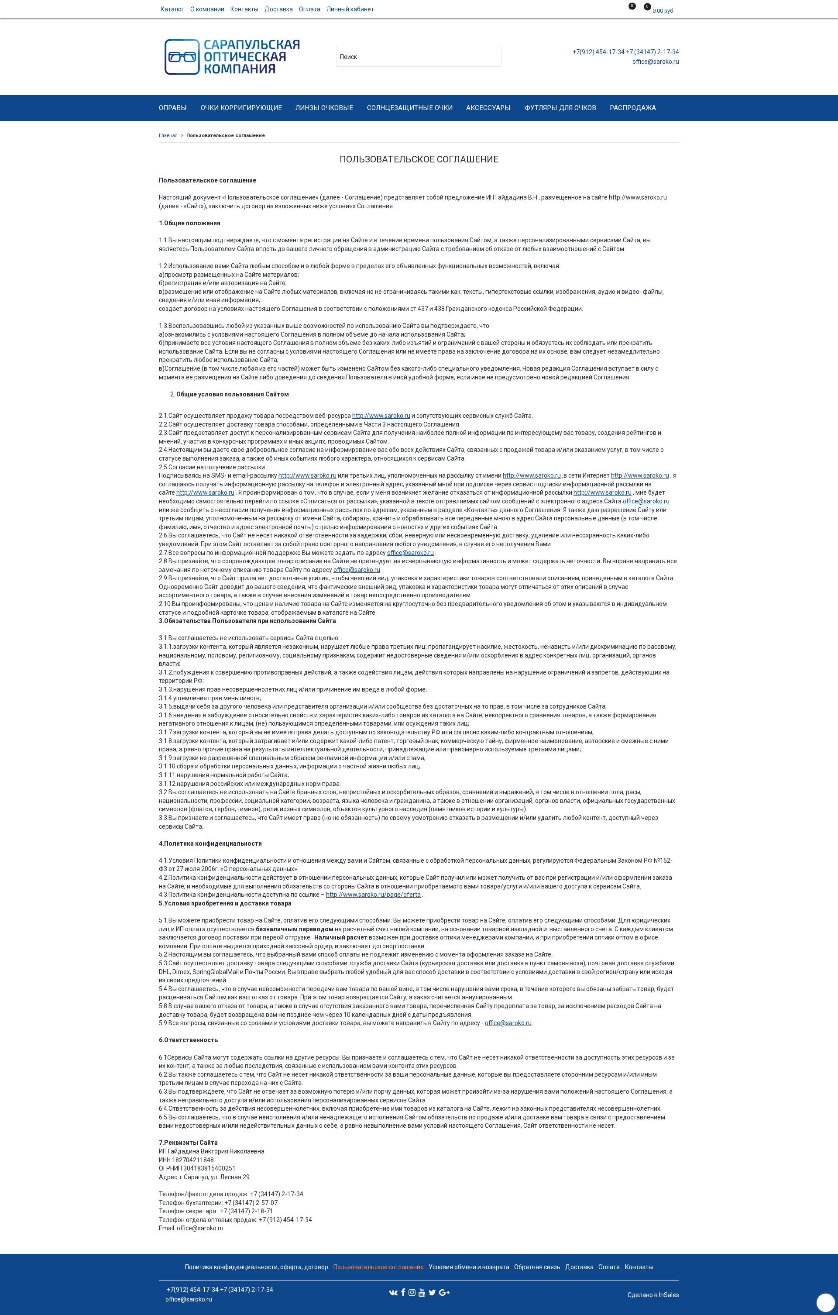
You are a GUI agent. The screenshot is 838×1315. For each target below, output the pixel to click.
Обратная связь (537, 1266)
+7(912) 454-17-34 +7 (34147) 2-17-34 (625, 51)
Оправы (173, 108)
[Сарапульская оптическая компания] (230, 55)
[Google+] (444, 1292)
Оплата (309, 9)
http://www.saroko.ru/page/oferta (373, 894)
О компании (207, 9)
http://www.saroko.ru (381, 415)
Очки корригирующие (241, 108)
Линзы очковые (324, 108)
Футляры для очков (560, 108)
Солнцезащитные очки (410, 108)
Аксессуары (488, 108)
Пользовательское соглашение (378, 1266)
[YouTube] (422, 1292)
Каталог (172, 9)
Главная (168, 135)
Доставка (278, 9)
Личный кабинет (350, 9)
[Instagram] (412, 1292)
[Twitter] (432, 1292)
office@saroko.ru (655, 61)
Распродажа (633, 108)
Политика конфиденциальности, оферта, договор (256, 1266)
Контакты (244, 9)
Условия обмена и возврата (469, 1266)
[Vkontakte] (393, 1292)
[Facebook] (403, 1292)
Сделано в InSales (653, 1295)
